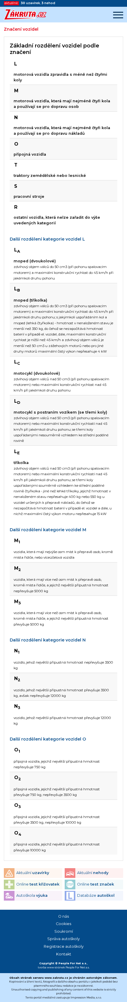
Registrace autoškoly (64, 946)
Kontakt (63, 954)
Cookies (63, 924)
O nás (63, 916)
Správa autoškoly (63, 939)
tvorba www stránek (51, 967)
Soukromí (63, 931)
